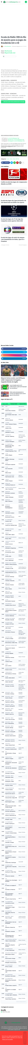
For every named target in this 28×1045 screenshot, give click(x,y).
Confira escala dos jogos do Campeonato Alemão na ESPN (14, 183)
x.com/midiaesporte (13, 138)
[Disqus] (14, 262)
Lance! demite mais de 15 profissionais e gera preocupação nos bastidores (18, 387)
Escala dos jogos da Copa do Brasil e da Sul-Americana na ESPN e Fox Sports (13, 201)
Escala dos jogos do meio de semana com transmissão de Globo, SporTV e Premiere (12, 239)
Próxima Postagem (22, 244)
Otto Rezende (8, 51)
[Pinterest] (17, 162)
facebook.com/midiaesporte (16, 139)
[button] (1, 2)
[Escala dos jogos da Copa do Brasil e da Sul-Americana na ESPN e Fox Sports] (14, 193)
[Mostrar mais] (23, 162)
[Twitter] (11, 162)
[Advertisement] (14, 20)
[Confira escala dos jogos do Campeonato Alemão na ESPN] (14, 174)
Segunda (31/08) (23, 403)
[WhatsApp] (14, 162)
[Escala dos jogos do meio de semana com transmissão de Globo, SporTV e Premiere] (14, 230)
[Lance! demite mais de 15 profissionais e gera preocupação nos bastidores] (5, 387)
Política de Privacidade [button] (7, 1039)
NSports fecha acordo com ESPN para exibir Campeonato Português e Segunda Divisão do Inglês (13, 380)
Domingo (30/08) (14, 403)
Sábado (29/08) (5, 403)
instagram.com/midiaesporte (16, 141)
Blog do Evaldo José (10, 53)
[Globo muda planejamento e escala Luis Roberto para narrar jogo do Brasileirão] (5, 394)
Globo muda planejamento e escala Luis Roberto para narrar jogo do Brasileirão (18, 394)
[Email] (20, 162)
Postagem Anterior (5, 244)
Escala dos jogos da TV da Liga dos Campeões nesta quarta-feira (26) (12, 220)
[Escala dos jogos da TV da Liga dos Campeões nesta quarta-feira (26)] (14, 211)
